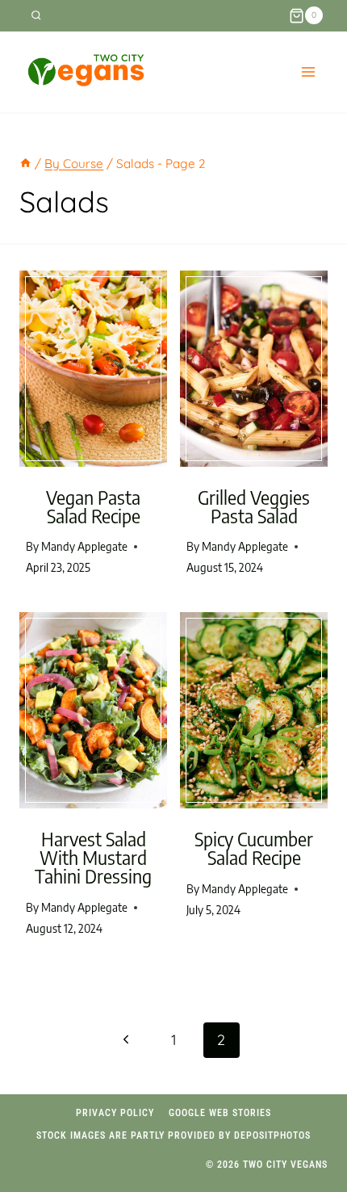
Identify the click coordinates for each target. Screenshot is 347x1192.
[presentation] (93, 369)
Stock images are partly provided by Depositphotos (173, 1135)
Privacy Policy (115, 1113)
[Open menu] (308, 71)
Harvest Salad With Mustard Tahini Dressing (93, 857)
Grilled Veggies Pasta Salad (254, 506)
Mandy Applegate (84, 546)
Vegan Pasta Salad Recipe (93, 506)
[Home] (25, 163)
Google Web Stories (220, 1113)
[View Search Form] (36, 15)
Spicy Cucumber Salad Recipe (253, 848)
